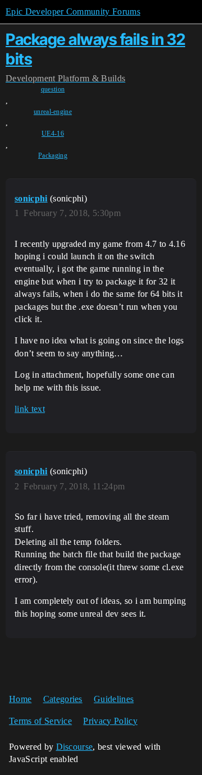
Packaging (52, 155)
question (53, 89)
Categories (62, 699)
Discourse (74, 746)
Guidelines (114, 699)
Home (20, 699)
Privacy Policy (110, 721)
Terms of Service (40, 721)
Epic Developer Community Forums (73, 11)
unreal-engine (53, 112)
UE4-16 (53, 133)
